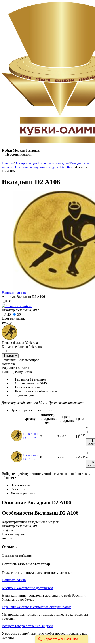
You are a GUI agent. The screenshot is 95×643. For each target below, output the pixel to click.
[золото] (9, 339)
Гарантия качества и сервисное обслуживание (36, 607)
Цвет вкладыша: (14, 318)
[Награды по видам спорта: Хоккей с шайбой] (17, 306)
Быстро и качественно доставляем (27, 588)
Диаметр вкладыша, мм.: (20, 310)
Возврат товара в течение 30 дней (27, 626)
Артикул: (9, 296)
